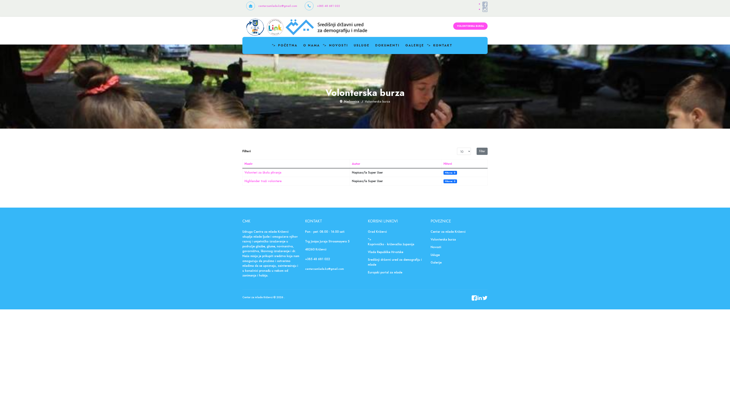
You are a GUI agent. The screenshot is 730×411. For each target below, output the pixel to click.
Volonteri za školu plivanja (262, 172)
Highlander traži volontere (263, 181)
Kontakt (442, 45)
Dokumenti (387, 45)
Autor (356, 164)
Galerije (414, 45)
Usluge (362, 45)
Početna (288, 45)
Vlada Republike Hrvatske (385, 252)
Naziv (248, 164)
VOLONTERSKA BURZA (470, 26)
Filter (482, 151)
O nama (311, 45)
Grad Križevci (377, 231)
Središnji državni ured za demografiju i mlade (395, 262)
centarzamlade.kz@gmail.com (277, 6)
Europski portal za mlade (385, 272)
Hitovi (448, 164)
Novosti (338, 45)
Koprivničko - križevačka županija (391, 244)
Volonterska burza (443, 239)
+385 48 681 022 (328, 6)
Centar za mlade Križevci (448, 231)
